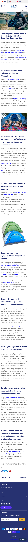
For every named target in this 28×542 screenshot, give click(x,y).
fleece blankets (12, 265)
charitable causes (10, 360)
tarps (18, 265)
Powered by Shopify (14, 539)
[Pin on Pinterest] (10, 471)
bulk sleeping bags (9, 88)
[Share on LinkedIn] (7, 471)
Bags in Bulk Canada (8, 282)
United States (6, 274)
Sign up (22, 519)
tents (24, 264)
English (22, 10)
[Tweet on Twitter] (4, 471)
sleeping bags (4, 265)
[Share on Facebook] (2, 471)
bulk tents (3, 170)
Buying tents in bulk (6, 163)
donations (7, 463)
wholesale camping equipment (19, 464)
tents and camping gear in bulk (12, 79)
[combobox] (23, 10)
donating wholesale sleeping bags (13, 52)
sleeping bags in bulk (8, 194)
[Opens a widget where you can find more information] (23, 539)
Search (14, 536)
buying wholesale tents (20, 192)
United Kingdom (18, 274)
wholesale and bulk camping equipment (11, 264)
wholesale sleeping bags (19, 98)
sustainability (9, 464)
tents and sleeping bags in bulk (12, 397)
